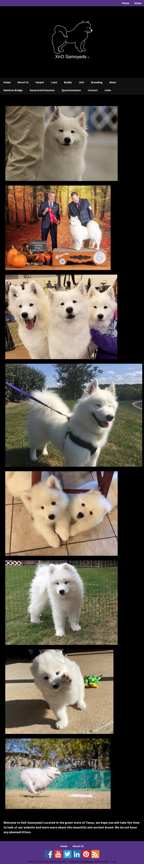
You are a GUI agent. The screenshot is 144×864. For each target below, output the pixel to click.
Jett (81, 82)
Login (114, 861)
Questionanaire (71, 90)
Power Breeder (86, 861)
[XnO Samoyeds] (72, 39)
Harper (40, 82)
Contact (93, 90)
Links (108, 90)
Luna (54, 82)
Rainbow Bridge (13, 90)
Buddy (68, 82)
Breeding (96, 82)
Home (125, 3)
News (112, 82)
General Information (42, 90)
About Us (23, 82)
